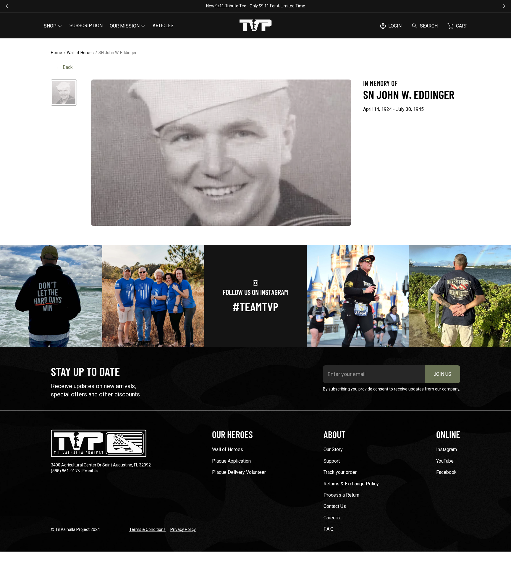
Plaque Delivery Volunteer (239, 472)
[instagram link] (51, 296)
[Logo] (255, 26)
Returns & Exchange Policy (351, 484)
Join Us (442, 374)
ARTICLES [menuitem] (163, 25)
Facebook (446, 472)
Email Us (90, 471)
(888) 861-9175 (65, 471)
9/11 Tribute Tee (230, 6)
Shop (50, 26)
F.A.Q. (329, 529)
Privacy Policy (183, 529)
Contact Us (335, 506)
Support (332, 461)
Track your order (340, 472)
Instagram (446, 449)
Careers (332, 518)
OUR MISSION (125, 26)
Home (56, 52)
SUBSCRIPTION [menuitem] (86, 25)
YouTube (445, 461)
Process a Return (341, 495)
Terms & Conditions (147, 529)
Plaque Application (231, 461)
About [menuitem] (334, 434)
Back (64, 67)
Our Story (333, 449)
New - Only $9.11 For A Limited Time (255, 6)
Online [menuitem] (448, 434)
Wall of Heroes (80, 52)
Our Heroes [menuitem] (232, 434)
